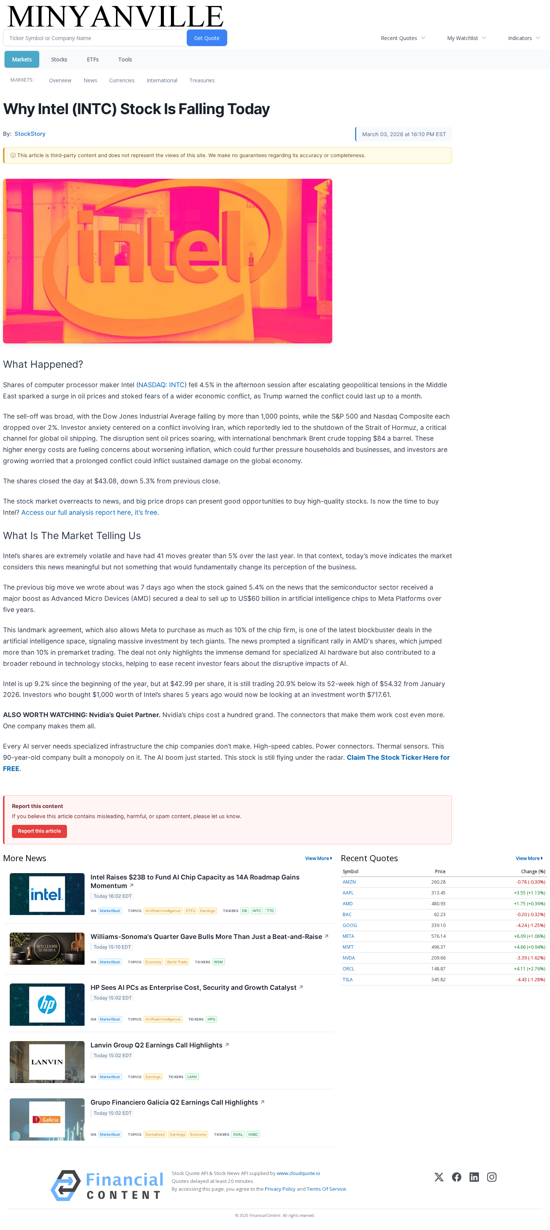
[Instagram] (491, 1185)
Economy (153, 962)
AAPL (348, 893)
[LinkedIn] (474, 1185)
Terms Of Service (326, 1188)
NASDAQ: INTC (161, 385)
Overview (60, 80)
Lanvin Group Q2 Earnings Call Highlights (160, 1045)
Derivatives (155, 1134)
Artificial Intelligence (163, 911)
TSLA (348, 979)
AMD (348, 903)
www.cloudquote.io (298, 1173)
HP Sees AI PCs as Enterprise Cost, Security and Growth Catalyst (197, 987)
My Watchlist (462, 38)
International (162, 80)
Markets (22, 59)
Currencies (122, 80)
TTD (270, 911)
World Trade (177, 962)
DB (244, 911)
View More (317, 858)
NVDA (349, 958)
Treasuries (202, 80)
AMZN (349, 882)
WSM (218, 962)
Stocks (59, 59)
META (348, 936)
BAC (347, 914)
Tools (125, 59)
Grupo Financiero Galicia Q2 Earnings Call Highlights (178, 1102)
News (90, 80)
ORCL (348, 969)
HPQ (211, 1019)
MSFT (348, 947)
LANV (192, 1077)
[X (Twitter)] (439, 1185)
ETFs (93, 59)
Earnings (207, 911)
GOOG (350, 925)
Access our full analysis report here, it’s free (89, 512)
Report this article (39, 831)
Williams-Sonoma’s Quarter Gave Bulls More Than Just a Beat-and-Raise (210, 936)
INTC (257, 911)
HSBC (253, 1134)
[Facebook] (456, 1185)
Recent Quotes (399, 38)
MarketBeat (110, 911)
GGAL (238, 1134)
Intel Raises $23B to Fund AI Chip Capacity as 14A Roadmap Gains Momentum (195, 881)
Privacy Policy (280, 1188)
